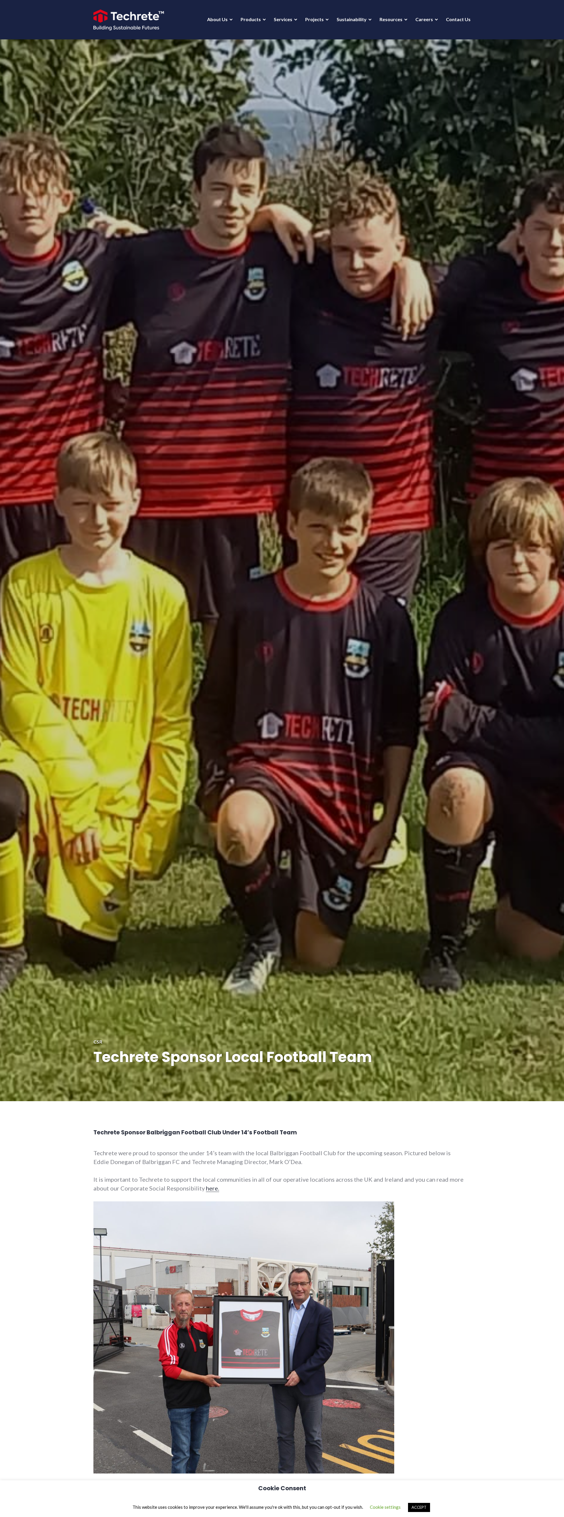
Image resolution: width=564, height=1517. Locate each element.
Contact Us (458, 19)
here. (212, 1188)
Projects (314, 19)
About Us (217, 19)
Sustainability (352, 19)
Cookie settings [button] (385, 1507)
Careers (424, 19)
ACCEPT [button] (419, 1507)
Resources (391, 19)
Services (283, 19)
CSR (97, 1041)
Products (251, 19)
